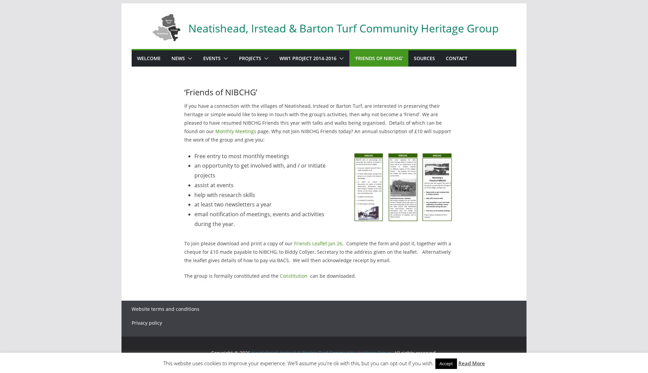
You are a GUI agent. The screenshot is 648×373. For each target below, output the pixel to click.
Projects (250, 58)
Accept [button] (446, 363)
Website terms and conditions (165, 309)
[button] (188, 58)
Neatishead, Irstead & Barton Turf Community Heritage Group (343, 28)
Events (212, 58)
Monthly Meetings (235, 131)
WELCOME (149, 58)
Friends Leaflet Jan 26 (318, 243)
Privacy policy (147, 323)
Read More (471, 363)
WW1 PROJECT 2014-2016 (307, 58)
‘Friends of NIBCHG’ (379, 58)
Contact (456, 58)
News (178, 58)
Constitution (293, 276)
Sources (424, 58)
